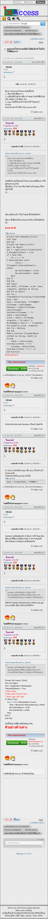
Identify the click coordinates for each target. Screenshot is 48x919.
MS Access (9, 915)
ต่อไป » (42, 39)
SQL (22, 915)
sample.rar (40, 366)
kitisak (9, 67)
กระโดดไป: (40, 840)
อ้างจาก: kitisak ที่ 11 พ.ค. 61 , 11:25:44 (18, 153)
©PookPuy (40, 913)
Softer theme (20, 910)
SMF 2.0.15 (12, 908)
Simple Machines (33, 908)
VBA (17, 915)
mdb (34, 915)
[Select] (12, 233)
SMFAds (29, 910)
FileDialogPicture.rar (35, 742)
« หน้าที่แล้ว (34, 39)
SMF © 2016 (21, 908)
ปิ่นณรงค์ (10, 123)
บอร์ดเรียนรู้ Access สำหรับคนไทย (18, 913)
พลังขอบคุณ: (9, 72)
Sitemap (19, 854)
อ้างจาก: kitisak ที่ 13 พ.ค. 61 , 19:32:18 (18, 587)
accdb (28, 915)
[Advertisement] (25, 797)
